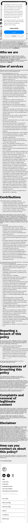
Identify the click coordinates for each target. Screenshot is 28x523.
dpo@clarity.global (7, 348)
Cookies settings (14, 28)
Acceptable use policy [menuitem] (7, 486)
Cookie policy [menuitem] (5, 484)
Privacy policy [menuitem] (5, 481)
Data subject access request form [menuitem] (10, 491)
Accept (14, 32)
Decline (14, 36)
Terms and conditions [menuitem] (7, 488)
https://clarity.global (4, 60)
